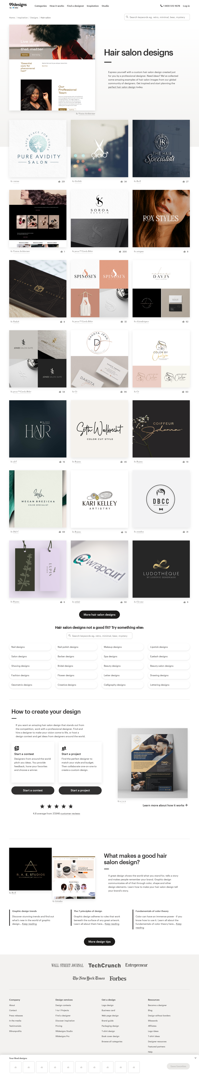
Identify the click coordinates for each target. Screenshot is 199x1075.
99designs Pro (62, 1036)
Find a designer (75, 5)
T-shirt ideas (154, 1036)
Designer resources (157, 1041)
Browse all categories (112, 1041)
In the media (15, 1020)
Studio (105, 5)
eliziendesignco (143, 321)
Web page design (110, 1015)
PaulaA (16, 321)
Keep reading (29, 923)
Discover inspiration (65, 1020)
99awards (153, 1020)
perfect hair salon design (122, 87)
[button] (195, 1058)
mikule (77, 601)
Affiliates (152, 1026)
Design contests (63, 1005)
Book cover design (110, 1036)
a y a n (123, 801)
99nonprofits (15, 1031)
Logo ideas (153, 1031)
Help (150, 1052)
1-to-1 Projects (62, 1010)
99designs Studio (64, 1031)
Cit (76, 391)
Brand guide (107, 1020)
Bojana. (78, 461)
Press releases (16, 1015)
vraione (16, 181)
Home (12, 17)
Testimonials (15, 1026)
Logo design (107, 1005)
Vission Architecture (87, 113)
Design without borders (159, 1015)
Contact (13, 1010)
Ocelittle (78, 181)
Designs (34, 17)
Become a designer (157, 1005)
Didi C (16, 531)
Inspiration (93, 5)
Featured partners (156, 1046)
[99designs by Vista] (18, 6)
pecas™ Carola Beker (84, 251)
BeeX (139, 181)
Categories (41, 5)
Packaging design (110, 1026)
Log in (186, 5)
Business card (108, 1010)
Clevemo (140, 601)
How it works (57, 5)
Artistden (58, 901)
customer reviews (70, 813)
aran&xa (140, 531)
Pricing (59, 1026)
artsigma (140, 251)
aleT (15, 461)
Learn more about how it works (163, 805)
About (12, 1005)
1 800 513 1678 (171, 5)
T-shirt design (108, 1031)
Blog (150, 1010)
